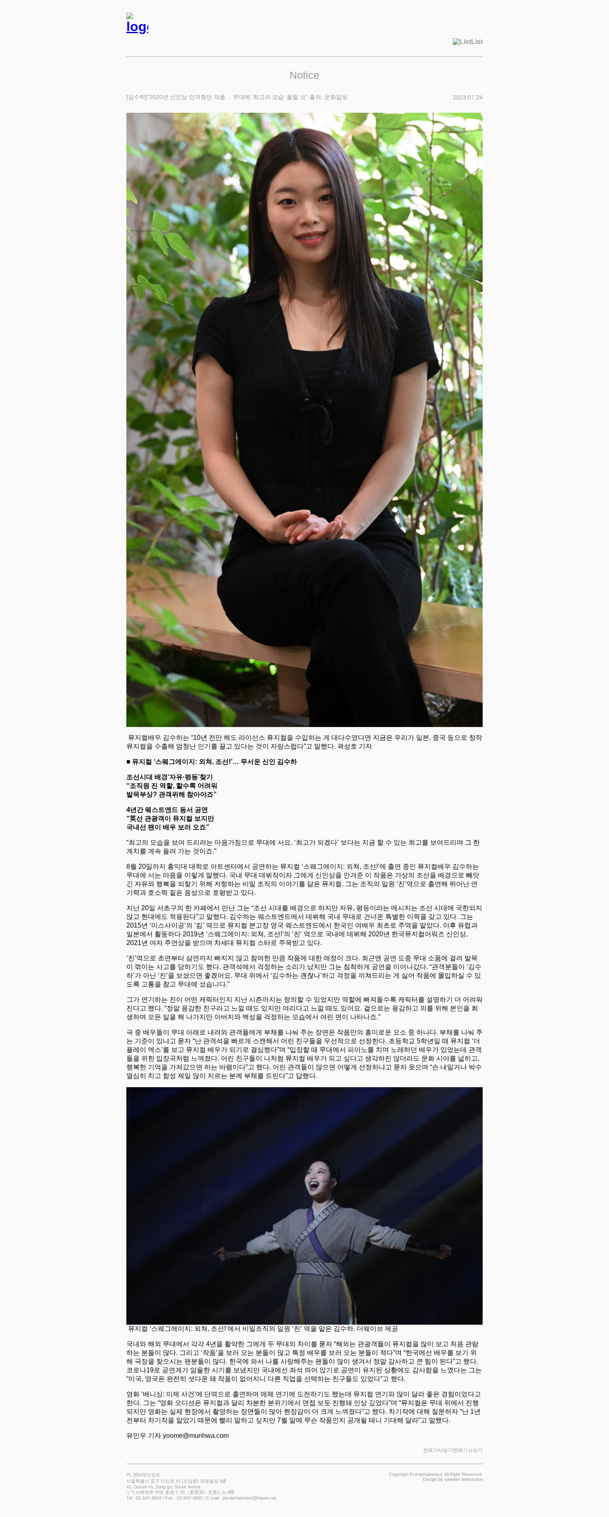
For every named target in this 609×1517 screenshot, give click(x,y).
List (477, 41)
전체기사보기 (468, 1450)
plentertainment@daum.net (249, 1497)
